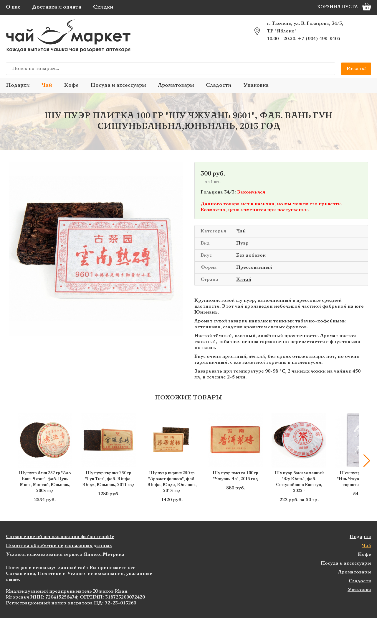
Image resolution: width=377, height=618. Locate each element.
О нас (13, 7)
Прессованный (254, 267)
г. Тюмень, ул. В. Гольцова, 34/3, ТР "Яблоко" (305, 27)
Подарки (18, 85)
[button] (10, 461)
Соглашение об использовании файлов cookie (60, 537)
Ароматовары (176, 85)
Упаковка (256, 85)
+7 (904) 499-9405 (319, 39)
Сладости (219, 85)
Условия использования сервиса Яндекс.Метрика (65, 554)
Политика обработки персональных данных (59, 545)
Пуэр (242, 243)
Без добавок (251, 255)
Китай (243, 279)
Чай (47, 85)
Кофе (71, 85)
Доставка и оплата (56, 7)
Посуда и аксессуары (118, 85)
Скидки (103, 7)
